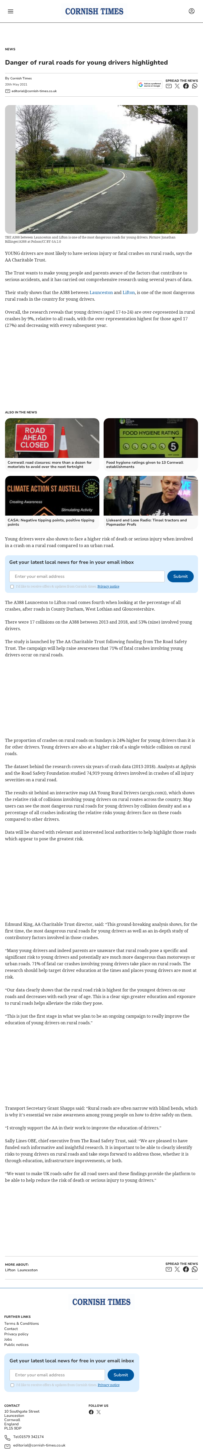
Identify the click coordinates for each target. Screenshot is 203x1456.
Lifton (129, 292)
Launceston (101, 292)
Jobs (8, 1339)
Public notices (16, 1344)
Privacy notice (108, 586)
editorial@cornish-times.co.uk (39, 1445)
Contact (11, 1328)
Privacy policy (16, 1334)
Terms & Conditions (21, 1323)
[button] (10, 11)
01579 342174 (31, 1437)
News (10, 49)
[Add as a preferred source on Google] (149, 85)
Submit (180, 576)
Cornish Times (21, 78)
